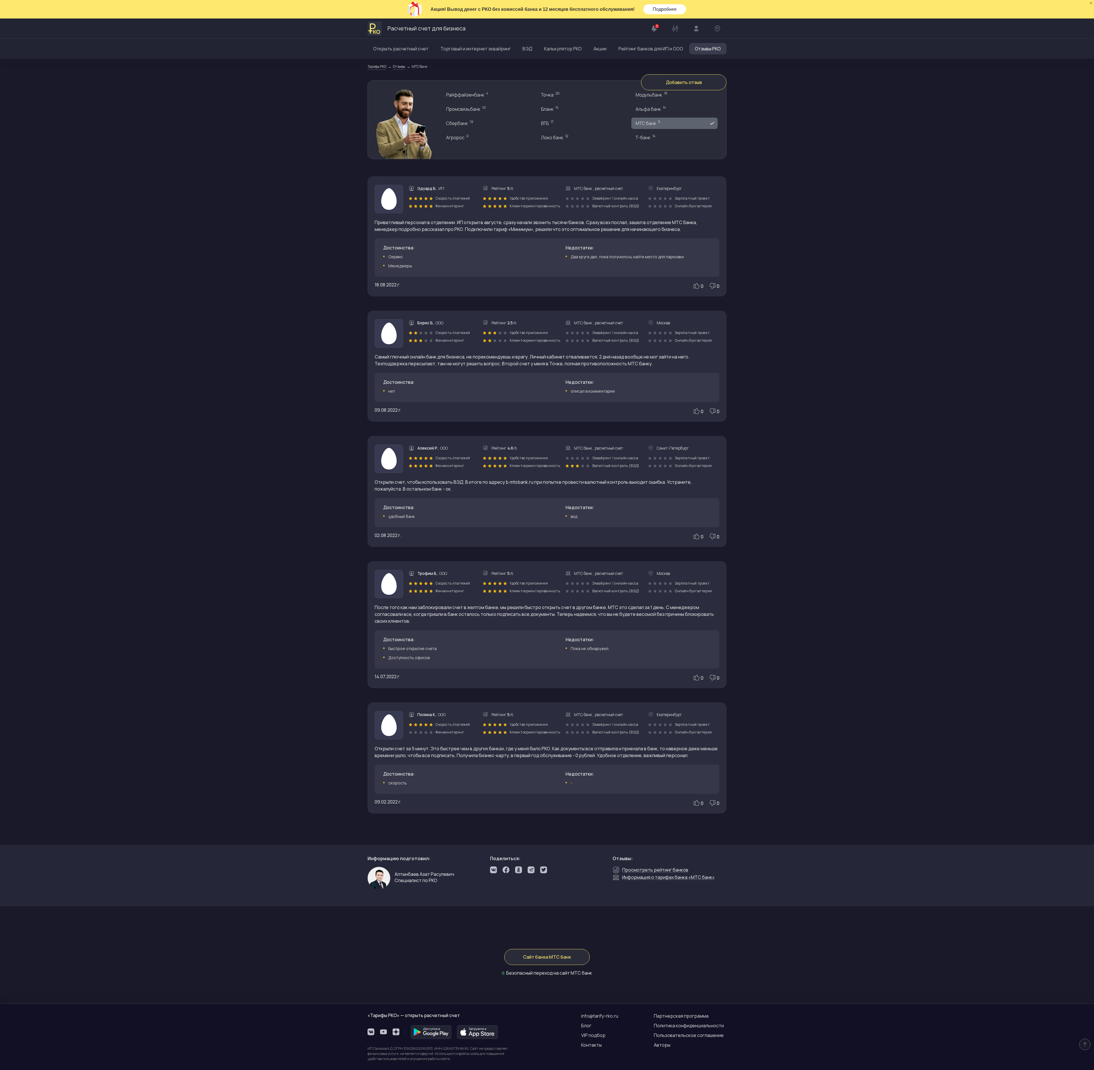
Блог (586, 1025)
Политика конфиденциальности (689, 1025)
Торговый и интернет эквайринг (475, 49)
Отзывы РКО (708, 49)
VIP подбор (593, 1035)
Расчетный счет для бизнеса (426, 28)
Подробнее (665, 9)
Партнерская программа (681, 1016)
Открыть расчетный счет (400, 49)
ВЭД (527, 49)
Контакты (591, 1045)
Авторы (662, 1045)
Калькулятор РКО (563, 49)
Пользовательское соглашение (689, 1035)
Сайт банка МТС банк (547, 957)
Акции (600, 49)
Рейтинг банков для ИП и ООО (651, 49)
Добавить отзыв (684, 82)
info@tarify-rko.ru (599, 1016)
